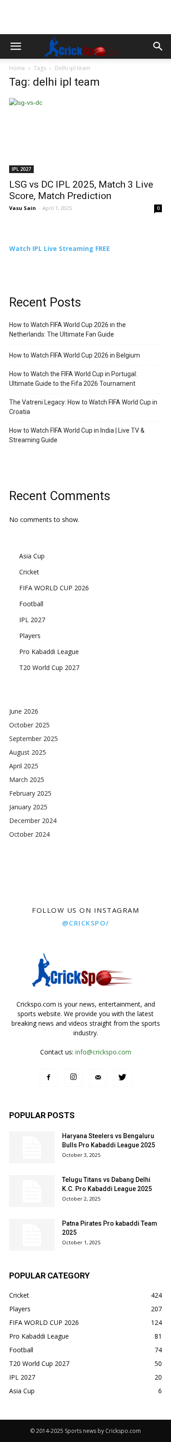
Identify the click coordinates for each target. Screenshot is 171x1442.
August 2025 (27, 752)
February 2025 (30, 793)
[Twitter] (123, 1078)
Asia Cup (32, 556)
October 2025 (29, 725)
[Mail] (98, 1078)
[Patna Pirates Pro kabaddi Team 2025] (32, 1235)
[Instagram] (73, 1078)
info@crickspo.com (103, 1052)
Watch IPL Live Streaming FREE (59, 248)
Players (30, 635)
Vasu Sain (22, 208)
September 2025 (33, 738)
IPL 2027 (21, 169)
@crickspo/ (85, 922)
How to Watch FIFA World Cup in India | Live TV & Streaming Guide (77, 435)
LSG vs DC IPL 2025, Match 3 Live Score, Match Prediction (81, 190)
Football (31, 603)
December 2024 (33, 820)
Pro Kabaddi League (49, 651)
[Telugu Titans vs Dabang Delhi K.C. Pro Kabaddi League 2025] (32, 1191)
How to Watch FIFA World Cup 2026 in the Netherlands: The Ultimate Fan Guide (67, 329)
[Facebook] (49, 1078)
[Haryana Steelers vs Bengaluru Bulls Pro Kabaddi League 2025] (32, 1147)
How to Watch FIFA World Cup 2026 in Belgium (74, 355)
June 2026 (23, 711)
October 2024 (29, 834)
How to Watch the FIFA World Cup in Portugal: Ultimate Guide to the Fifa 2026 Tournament (73, 378)
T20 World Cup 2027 (49, 667)
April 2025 (23, 766)
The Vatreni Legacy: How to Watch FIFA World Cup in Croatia (83, 407)
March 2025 (26, 779)
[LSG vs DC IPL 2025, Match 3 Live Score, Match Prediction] (85, 135)
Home (17, 68)
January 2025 (28, 807)
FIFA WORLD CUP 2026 (54, 587)
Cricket (29, 572)
